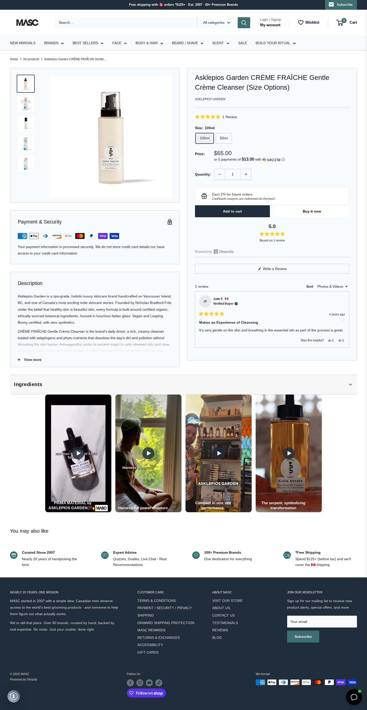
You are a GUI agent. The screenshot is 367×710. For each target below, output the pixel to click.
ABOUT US (221, 608)
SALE (242, 43)
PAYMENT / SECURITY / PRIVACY (164, 608)
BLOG (217, 638)
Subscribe (345, 4)
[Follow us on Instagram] (139, 682)
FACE (116, 43)
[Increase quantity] (246, 174)
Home (14, 59)
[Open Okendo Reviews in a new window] (214, 251)
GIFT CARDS (148, 652)
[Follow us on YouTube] (149, 682)
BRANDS (51, 43)
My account (270, 25)
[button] (272, 117)
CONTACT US (223, 615)
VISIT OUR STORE (227, 601)
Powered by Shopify (23, 679)
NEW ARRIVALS (22, 43)
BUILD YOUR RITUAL (273, 43)
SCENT (218, 43)
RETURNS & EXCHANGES (158, 638)
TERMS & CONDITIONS (156, 601)
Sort (310, 286)
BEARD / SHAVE (185, 43)
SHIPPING (145, 615)
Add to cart (232, 211)
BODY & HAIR (147, 43)
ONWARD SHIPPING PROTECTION (165, 623)
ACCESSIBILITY (150, 645)
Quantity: (203, 174)
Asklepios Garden (210, 99)
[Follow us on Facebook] (130, 682)
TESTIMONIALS (225, 623)
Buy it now (312, 211)
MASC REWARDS (151, 630)
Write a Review (280, 270)
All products (31, 59)
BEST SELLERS (85, 43)
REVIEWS (220, 630)
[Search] (244, 22)
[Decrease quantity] (219, 174)
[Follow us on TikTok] (158, 682)
